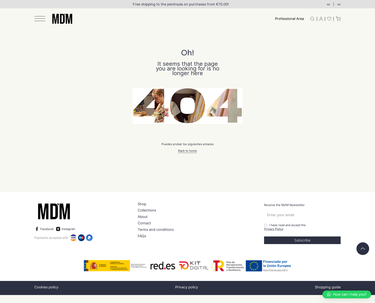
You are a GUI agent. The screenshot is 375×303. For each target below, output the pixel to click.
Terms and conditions (156, 229)
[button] (39, 19)
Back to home (187, 150)
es (328, 4)
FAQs (142, 236)
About (143, 217)
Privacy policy (186, 287)
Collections (147, 210)
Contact (144, 223)
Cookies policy (46, 287)
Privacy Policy (273, 228)
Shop (142, 204)
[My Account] (321, 19)
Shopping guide (328, 287)
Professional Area (289, 19)
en (339, 4)
